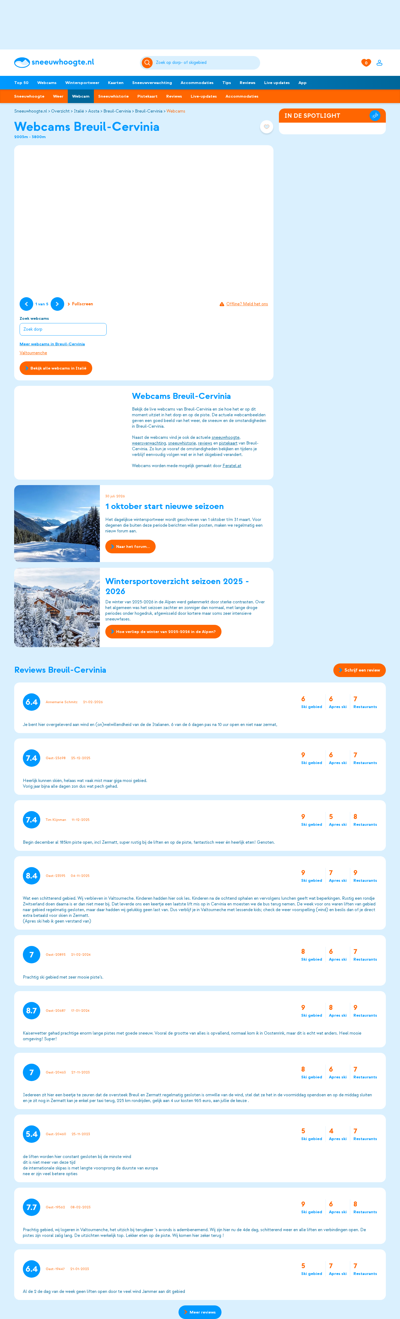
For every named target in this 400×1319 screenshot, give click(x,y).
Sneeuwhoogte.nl (30, 111)
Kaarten (116, 82)
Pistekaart (147, 96)
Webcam (81, 96)
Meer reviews (203, 1312)
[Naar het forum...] (57, 523)
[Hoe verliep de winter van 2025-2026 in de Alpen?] (57, 607)
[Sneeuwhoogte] (74, 62)
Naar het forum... (133, 547)
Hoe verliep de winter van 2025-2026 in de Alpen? (166, 631)
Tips (226, 82)
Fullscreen (82, 304)
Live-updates (204, 96)
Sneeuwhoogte (29, 96)
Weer (58, 96)
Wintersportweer (82, 82)
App (303, 82)
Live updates (277, 82)
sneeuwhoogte (225, 437)
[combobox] (207, 62)
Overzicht (60, 111)
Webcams (47, 82)
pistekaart (228, 443)
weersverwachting (149, 443)
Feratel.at (232, 465)
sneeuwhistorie (182, 443)
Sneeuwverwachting (152, 82)
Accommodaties (197, 82)
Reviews (248, 82)
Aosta (93, 111)
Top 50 (21, 82)
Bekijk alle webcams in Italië (58, 368)
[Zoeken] (207, 62)
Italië (79, 111)
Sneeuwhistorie (113, 96)
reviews (205, 443)
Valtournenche (33, 353)
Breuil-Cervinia (117, 111)
